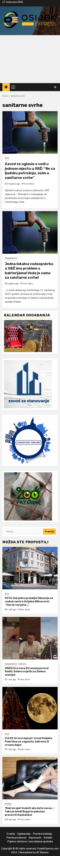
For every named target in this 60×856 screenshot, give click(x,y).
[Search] (55, 87)
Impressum (35, 837)
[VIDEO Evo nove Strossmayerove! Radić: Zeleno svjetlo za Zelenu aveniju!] (30, 638)
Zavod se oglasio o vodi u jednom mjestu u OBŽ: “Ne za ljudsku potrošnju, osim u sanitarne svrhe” (30, 171)
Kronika (8, 804)
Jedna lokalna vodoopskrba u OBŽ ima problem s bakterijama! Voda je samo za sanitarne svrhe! (29, 271)
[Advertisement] (30, 59)
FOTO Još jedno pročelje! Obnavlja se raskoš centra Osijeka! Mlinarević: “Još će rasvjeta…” (29, 601)
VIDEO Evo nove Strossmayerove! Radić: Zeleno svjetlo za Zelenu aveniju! (27, 671)
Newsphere (25, 852)
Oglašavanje (24, 833)
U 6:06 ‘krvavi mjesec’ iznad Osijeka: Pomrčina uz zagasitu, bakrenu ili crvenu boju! (28, 741)
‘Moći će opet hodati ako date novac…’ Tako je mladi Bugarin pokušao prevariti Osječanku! (29, 811)
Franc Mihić (29, 184)
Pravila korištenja (42, 833)
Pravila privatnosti (16, 837)
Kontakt (48, 837)
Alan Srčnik (25, 609)
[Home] (6, 87)
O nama (11, 833)
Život (7, 158)
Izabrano (22, 664)
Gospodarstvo (11, 258)
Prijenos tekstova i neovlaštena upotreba (30, 841)
